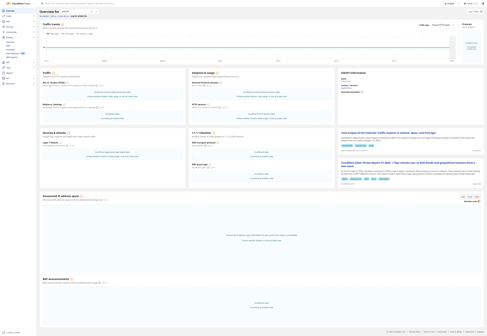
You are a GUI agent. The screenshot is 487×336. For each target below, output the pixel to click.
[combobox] (241, 3)
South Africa (346, 88)
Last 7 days (476, 12)
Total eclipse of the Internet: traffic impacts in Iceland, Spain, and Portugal (388, 133)
